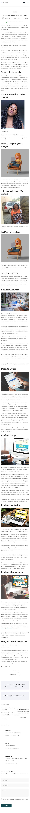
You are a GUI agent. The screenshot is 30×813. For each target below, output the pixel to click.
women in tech (16, 670)
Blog (15, 11)
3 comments (26, 18)
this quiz (17, 40)
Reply (18, 735)
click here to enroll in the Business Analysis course (17, 364)
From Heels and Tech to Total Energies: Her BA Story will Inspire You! (9, 714)
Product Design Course (22, 501)
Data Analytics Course (7, 431)
